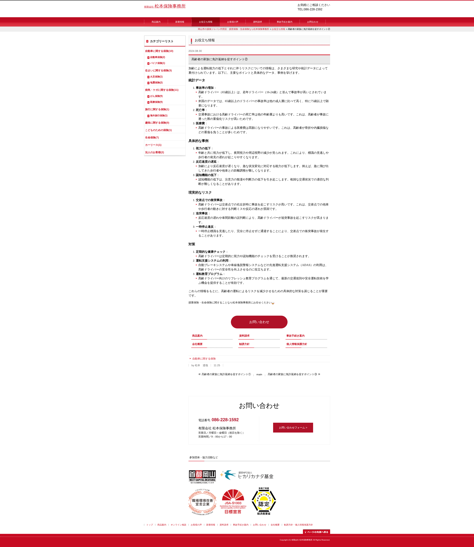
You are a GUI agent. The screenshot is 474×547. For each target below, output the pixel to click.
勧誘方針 (244, 344)
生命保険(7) (152, 137)
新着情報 (179, 22)
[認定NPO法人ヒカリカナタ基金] (246, 482)
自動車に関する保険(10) (159, 50)
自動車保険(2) (157, 57)
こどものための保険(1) (158, 130)
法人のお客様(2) (154, 152)
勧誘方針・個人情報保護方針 (298, 524)
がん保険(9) (156, 96)
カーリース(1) (153, 144)
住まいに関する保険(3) (158, 70)
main (259, 374)
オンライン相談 (178, 524)
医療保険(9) (156, 102)
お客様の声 (232, 22)
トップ (149, 524)
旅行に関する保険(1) (157, 109)
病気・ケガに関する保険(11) (161, 89)
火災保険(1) (156, 76)
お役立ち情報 (205, 22)
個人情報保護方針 (296, 344)
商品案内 (156, 22)
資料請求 (257, 22)
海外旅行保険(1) (158, 115)
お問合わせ (312, 22)
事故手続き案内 (284, 22)
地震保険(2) (156, 82)
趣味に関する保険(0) (157, 122)
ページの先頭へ (316, 531)
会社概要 (197, 344)
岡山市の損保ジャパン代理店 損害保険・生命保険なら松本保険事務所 (233, 29)
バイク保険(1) (157, 63)
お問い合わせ (259, 322)
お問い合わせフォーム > (293, 427)
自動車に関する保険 (204, 358)
